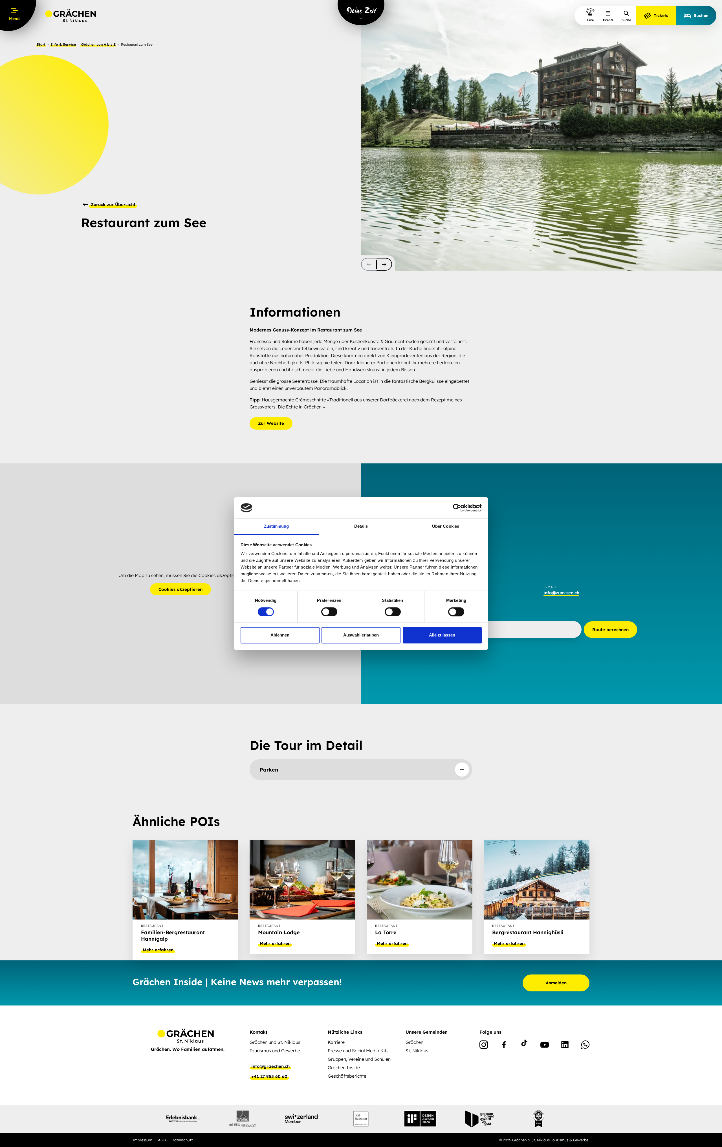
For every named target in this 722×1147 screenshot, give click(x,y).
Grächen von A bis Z (98, 44)
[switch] (329, 611)
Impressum (142, 1140)
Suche (626, 20)
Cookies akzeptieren (180, 589)
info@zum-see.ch (561, 592)
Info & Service (63, 44)
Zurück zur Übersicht (112, 204)
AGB (162, 1140)
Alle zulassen (442, 635)
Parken (269, 769)
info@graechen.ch (270, 1066)
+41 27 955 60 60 (269, 1076)
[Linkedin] (565, 1046)
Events (608, 20)
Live (590, 20)
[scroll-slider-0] (369, 264)
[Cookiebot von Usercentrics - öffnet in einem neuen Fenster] (457, 507)
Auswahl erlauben (361, 635)
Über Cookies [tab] (445, 526)
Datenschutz (182, 1140)
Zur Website (271, 423)
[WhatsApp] (585, 1046)
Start (41, 44)
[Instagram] (483, 1046)
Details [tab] (361, 526)
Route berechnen (610, 629)
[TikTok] (524, 1046)
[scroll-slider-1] (384, 264)
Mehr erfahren (158, 949)
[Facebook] (504, 1046)
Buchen (701, 15)
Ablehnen (279, 635)
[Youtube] (544, 1046)
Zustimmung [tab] (276, 526)
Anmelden (556, 982)
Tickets (661, 15)
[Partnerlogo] (183, 1118)
